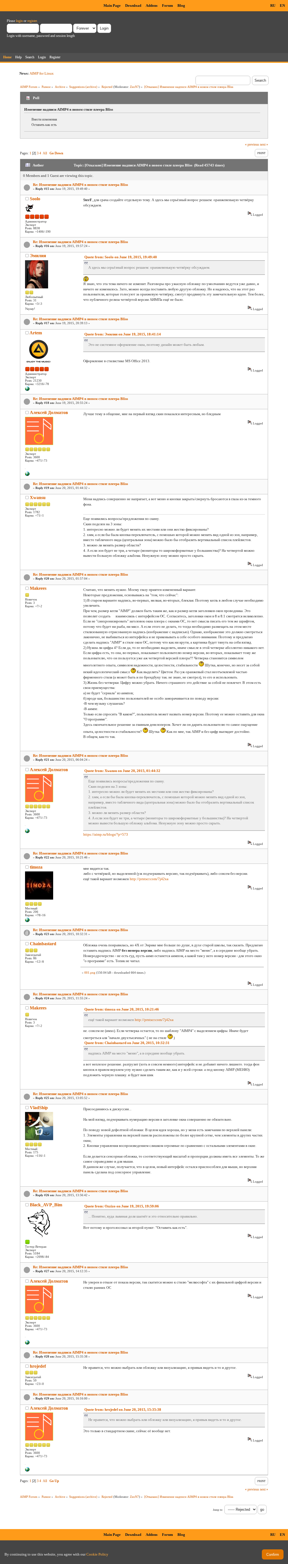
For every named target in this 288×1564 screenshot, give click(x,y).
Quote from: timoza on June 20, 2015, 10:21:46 (121, 1009)
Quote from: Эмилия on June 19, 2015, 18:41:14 (122, 334)
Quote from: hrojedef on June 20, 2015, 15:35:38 (122, 1409)
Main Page (112, 5)
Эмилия (38, 255)
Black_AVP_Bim (46, 1204)
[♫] (27, 475)
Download (133, 5)
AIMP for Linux (42, 73)
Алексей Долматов (49, 412)
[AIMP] (27, 389)
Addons (152, 5)
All (45, 153)
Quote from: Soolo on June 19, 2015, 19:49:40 (120, 257)
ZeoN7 (134, 86)
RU (272, 5)
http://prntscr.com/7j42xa (149, 879)
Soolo (35, 198)
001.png (89, 972)
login (19, 21)
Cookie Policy (97, 1554)
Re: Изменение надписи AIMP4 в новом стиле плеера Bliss (80, 185)
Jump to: (218, 1509)
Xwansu (38, 497)
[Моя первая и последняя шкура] (27, 921)
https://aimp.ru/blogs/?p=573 (105, 834)
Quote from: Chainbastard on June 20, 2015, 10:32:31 (127, 1043)
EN (282, 5)
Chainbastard (43, 943)
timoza (36, 867)
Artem (36, 332)
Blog (181, 5)
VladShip (39, 1107)
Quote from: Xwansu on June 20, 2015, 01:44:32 (122, 771)
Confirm (272, 1554)
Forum (167, 5)
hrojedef (38, 1366)
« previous (252, 144)
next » (264, 144)
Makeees (38, 588)
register (32, 21)
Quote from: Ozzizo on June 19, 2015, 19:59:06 (121, 1206)
